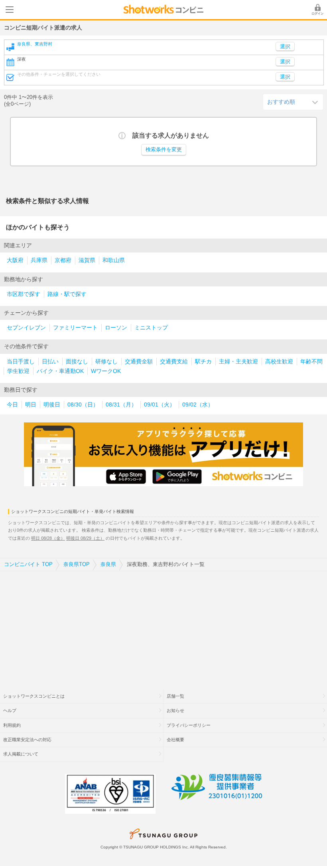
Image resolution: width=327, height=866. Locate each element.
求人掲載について (20, 754)
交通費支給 (174, 362)
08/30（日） (82, 405)
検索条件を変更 (164, 149)
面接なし (77, 362)
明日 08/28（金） (48, 538)
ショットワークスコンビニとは (34, 696)
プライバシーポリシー (189, 725)
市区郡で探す (23, 294)
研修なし (106, 362)
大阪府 (15, 260)
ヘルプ (9, 710)
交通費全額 (139, 362)
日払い (50, 362)
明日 (30, 405)
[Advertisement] (163, 625)
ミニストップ (151, 328)
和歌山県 (113, 260)
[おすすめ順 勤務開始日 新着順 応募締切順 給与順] (293, 102)
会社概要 (175, 739)
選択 (285, 62)
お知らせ (175, 710)
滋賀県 (87, 260)
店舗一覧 (175, 696)
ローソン (116, 328)
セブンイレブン (26, 328)
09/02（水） (197, 405)
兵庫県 (39, 260)
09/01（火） (159, 405)
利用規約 (12, 725)
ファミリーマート (75, 328)
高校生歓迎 (279, 362)
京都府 (63, 260)
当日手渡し (21, 362)
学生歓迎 (18, 371)
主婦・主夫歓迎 (238, 362)
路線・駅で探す (67, 294)
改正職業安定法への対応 (27, 739)
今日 (12, 405)
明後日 (51, 405)
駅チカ (203, 362)
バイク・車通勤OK (60, 371)
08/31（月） (121, 405)
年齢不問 (311, 362)
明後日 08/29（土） (85, 538)
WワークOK (106, 371)
